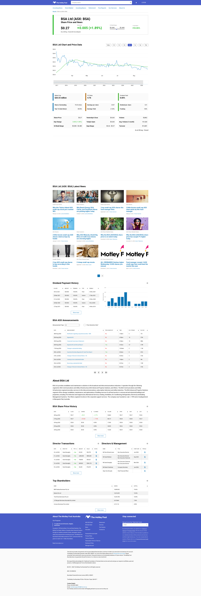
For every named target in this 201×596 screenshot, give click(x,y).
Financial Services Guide (91, 533)
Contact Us (102, 529)
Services (101, 524)
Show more (76, 312)
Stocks (54, 11)
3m (124, 45)
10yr (146, 45)
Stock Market (69, 8)
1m (119, 45)
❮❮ (95, 372)
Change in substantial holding (74, 348)
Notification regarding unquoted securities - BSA (79, 333)
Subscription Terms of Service (92, 540)
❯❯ (106, 372)
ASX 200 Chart (89, 522)
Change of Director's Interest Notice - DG (77, 355)
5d (114, 45)
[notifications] (136, 2)
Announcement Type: (58, 325)
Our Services (113, 8)
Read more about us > (58, 543)
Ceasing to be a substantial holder (75, 359)
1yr (135, 45)
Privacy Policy (88, 536)
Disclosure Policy (89, 543)
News (86, 527)
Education (87, 529)
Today (108, 45)
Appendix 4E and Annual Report (75, 344)
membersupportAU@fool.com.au (78, 587)
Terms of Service (89, 538)
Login (144, 2)
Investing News (57, 8)
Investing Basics (81, 8)
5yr (140, 45)
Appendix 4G (70, 337)
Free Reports (102, 8)
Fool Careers (102, 527)
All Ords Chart (88, 524)
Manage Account (89, 545)
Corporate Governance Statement (75, 341)
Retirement (92, 8)
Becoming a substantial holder (74, 363)
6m (130, 45)
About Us (122, 8)
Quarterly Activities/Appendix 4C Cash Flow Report (79, 352)
